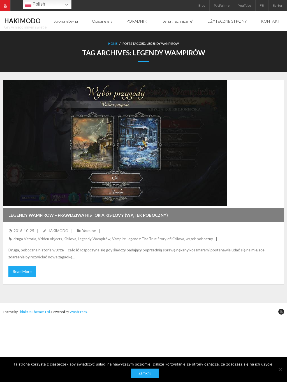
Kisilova (70, 239)
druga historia (24, 239)
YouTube (244, 5)
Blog (201, 5)
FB (262, 5)
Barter (278, 5)
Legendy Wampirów (94, 239)
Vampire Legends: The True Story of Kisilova (148, 239)
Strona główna (66, 21)
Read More (22, 271)
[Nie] (280, 369)
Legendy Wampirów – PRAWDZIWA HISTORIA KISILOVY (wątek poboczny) (88, 215)
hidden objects (50, 239)
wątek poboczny (199, 239)
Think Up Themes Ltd (34, 312)
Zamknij (144, 373)
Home (112, 43)
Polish (38, 4)
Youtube (89, 230)
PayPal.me (222, 5)
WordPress (78, 312)
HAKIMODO (58, 230)
